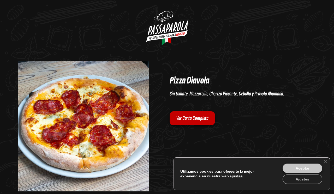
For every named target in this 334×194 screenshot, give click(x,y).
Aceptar (301, 168)
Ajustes (302, 179)
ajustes (212, 176)
